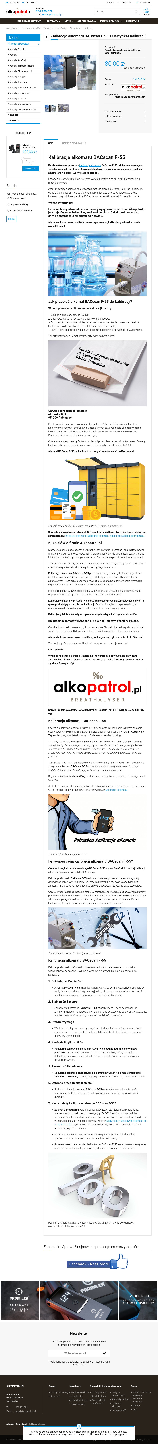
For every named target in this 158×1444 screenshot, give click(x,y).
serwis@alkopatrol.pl (52, 14)
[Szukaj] (136, 12)
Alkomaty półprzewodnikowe (22, 87)
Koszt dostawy (98, 1396)
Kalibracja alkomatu (116, 789)
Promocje (14, 120)
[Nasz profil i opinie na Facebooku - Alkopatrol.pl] (97, 1261)
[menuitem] (29, 21)
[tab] (51, 142)
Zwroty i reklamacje (59, 1392)
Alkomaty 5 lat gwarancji (20, 71)
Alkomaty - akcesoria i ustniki (22, 109)
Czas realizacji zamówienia (98, 1402)
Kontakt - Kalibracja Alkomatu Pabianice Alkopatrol (142, 1397)
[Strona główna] (18, 11)
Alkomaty (12, 55)
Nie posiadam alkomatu (21, 210)
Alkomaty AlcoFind (17, 60)
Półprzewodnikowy (19, 204)
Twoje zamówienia (80, 1392)
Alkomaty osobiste (17, 98)
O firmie (136, 1405)
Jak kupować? (119, 1410)
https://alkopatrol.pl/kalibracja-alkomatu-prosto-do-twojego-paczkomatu (104, 535)
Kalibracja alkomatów (18, 44)
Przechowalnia (78, 1404)
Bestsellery (23, 133)
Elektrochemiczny (18, 198)
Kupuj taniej (76, 1396)
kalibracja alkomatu (90, 165)
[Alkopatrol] (133, 87)
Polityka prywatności (118, 1394)
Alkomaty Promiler (17, 49)
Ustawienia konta (79, 1400)
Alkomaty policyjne (17, 76)
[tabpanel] (97, 691)
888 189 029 (44, 11)
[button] (125, 111)
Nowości (13, 115)
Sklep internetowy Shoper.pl (140, 1439)
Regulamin (55, 1396)
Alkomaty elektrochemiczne (21, 66)
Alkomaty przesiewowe (19, 93)
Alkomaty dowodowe (18, 82)
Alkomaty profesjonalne (19, 104)
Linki (135, 1409)
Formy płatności (99, 1392)
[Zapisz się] (104, 1353)
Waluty (110, 3)
